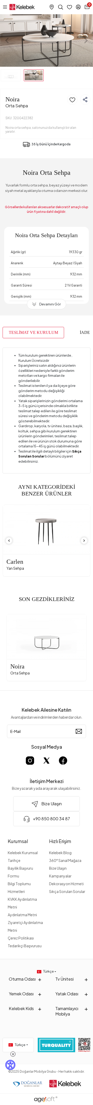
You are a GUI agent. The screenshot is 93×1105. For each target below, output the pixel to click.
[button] (7, 40)
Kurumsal (18, 841)
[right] (84, 540)
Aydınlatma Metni (22, 914)
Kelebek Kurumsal (23, 852)
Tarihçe (14, 860)
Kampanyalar (60, 876)
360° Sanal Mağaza (65, 860)
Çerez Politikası (21, 938)
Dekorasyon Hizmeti (66, 883)
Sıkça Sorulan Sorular (67, 891)
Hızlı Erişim (60, 841)
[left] (9, 540)
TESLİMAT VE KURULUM (33, 332)
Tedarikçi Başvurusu (25, 945)
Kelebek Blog (60, 852)
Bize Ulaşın (58, 868)
